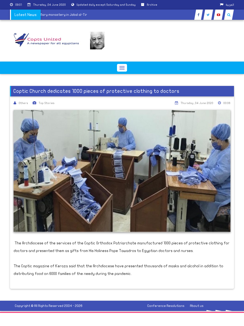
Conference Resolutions (165, 306)
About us (196, 306)
